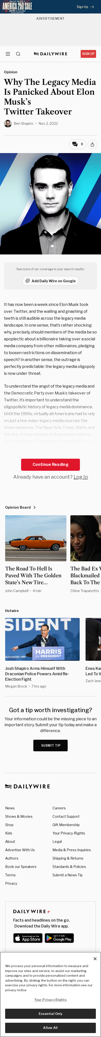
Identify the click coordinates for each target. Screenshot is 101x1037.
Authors (11, 858)
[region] (50, 994)
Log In (81, 477)
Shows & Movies (19, 816)
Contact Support (66, 816)
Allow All (50, 1028)
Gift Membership (66, 825)
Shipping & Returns (67, 858)
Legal (57, 841)
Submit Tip (51, 745)
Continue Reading (50, 464)
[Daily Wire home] (50, 54)
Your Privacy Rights (68, 833)
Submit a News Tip (67, 875)
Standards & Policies (69, 866)
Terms (10, 875)
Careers (59, 808)
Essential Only (51, 1014)
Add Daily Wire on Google (54, 281)
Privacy (11, 883)
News (10, 808)
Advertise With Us (20, 850)
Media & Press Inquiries (71, 850)
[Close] (95, 958)
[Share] (92, 144)
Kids (8, 833)
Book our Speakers (21, 866)
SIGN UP (88, 54)
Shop (9, 825)
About (10, 841)
